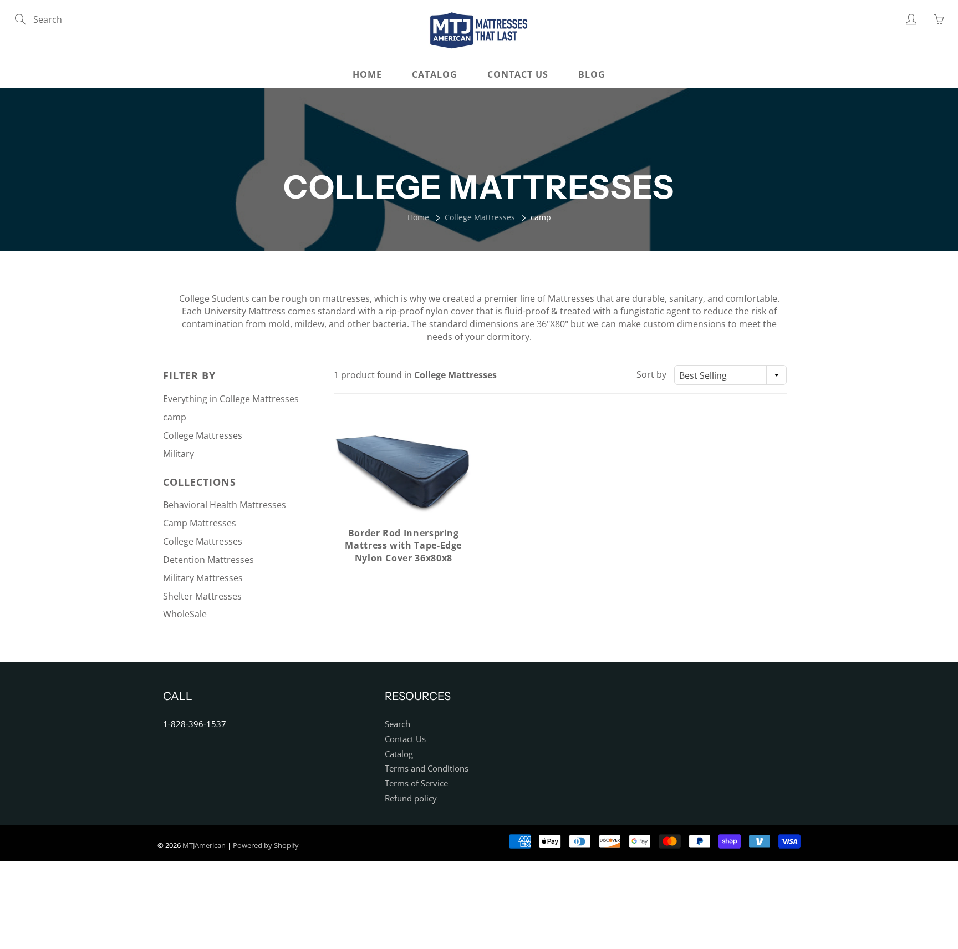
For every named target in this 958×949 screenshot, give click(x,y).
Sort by (651, 374)
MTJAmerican (204, 845)
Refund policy (411, 798)
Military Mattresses (203, 578)
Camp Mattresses (199, 523)
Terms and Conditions (426, 768)
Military (178, 454)
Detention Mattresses (208, 560)
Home (367, 74)
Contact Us (517, 74)
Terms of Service (416, 783)
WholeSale (185, 614)
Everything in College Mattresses (231, 399)
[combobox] (730, 375)
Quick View (403, 471)
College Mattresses (480, 217)
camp (174, 417)
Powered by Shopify (266, 845)
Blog (591, 74)
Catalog (434, 74)
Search (397, 724)
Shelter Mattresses (202, 596)
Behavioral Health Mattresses (224, 505)
